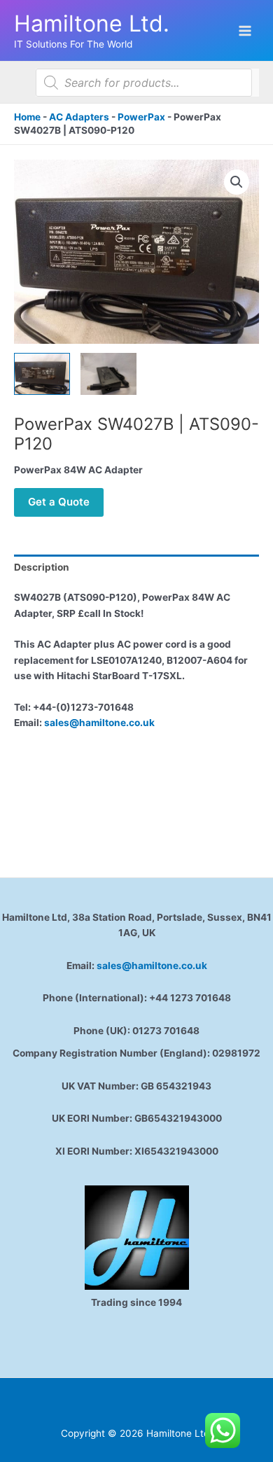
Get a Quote (59, 501)
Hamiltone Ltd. (91, 23)
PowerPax (141, 117)
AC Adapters (79, 117)
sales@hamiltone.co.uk (99, 722)
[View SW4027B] (108, 374)
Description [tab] (41, 567)
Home (27, 117)
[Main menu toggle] (245, 30)
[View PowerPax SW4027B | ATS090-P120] (42, 374)
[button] (236, 182)
